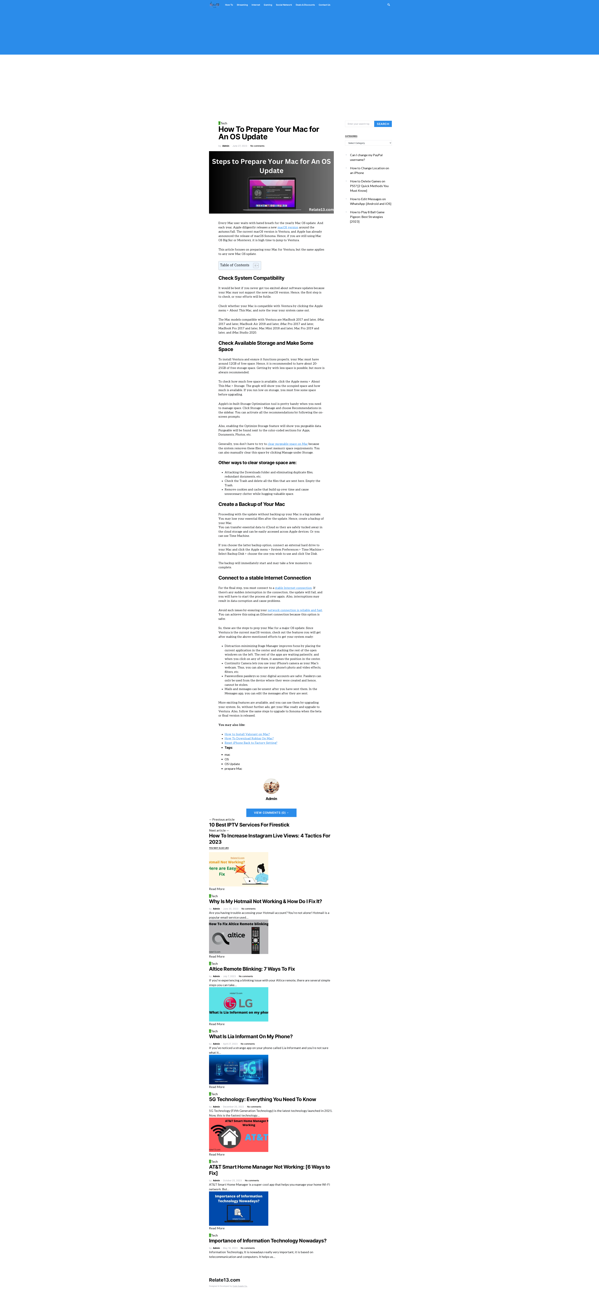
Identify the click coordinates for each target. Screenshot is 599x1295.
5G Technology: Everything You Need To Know (262, 1099)
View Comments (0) (270, 812)
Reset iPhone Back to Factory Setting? (251, 743)
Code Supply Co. (240, 1286)
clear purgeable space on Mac (288, 444)
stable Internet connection (293, 588)
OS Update (232, 764)
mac (227, 754)
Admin (225, 145)
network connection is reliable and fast (295, 610)
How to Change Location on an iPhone (369, 170)
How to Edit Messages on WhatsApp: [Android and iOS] (370, 201)
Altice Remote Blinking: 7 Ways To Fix (252, 969)
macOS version (288, 227)
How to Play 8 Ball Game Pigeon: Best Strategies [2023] (367, 216)
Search (383, 124)
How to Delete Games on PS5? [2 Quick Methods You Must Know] (369, 185)
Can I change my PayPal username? (366, 157)
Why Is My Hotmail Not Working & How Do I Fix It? (265, 901)
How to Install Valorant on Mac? (247, 734)
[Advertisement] (299, 33)
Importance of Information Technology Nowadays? (267, 1241)
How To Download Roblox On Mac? (249, 738)
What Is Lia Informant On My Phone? (251, 1036)
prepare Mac (233, 768)
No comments (257, 145)
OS (227, 759)
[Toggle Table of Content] (254, 265)
